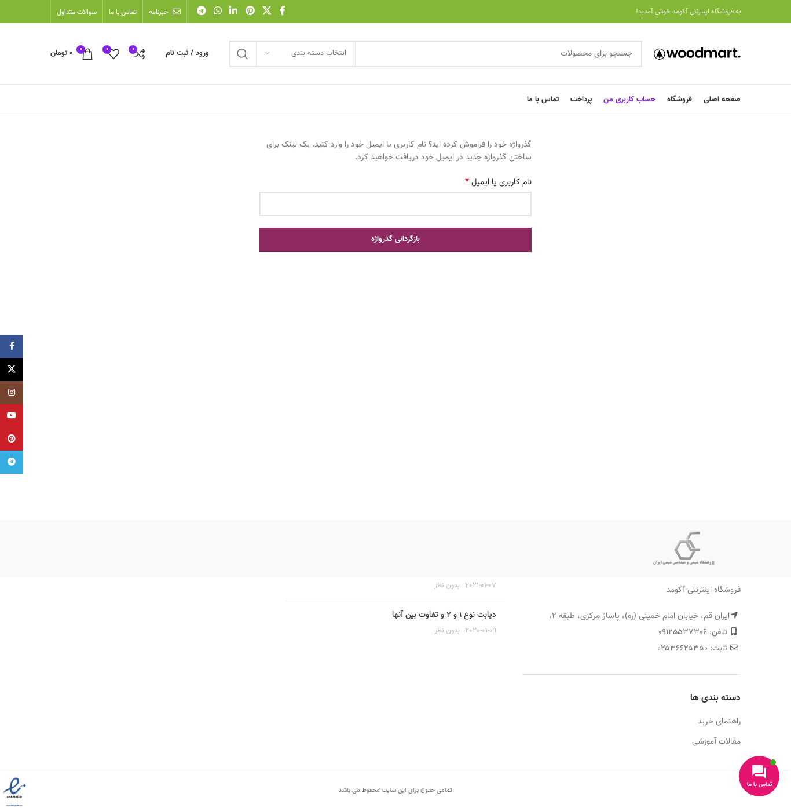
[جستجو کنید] (242, 54)
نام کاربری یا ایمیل (498, 182)
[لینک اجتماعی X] (266, 11)
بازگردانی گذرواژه (395, 239)
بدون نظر (447, 585)
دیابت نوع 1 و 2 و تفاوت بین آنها (444, 615)
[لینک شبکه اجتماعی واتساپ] (217, 11)
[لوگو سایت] (697, 53)
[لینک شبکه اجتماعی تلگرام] (201, 11)
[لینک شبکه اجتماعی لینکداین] (233, 11)
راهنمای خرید (719, 722)
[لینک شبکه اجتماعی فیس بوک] (283, 11)
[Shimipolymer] (684, 548)
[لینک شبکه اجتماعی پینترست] (249, 11)
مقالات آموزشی (716, 742)
